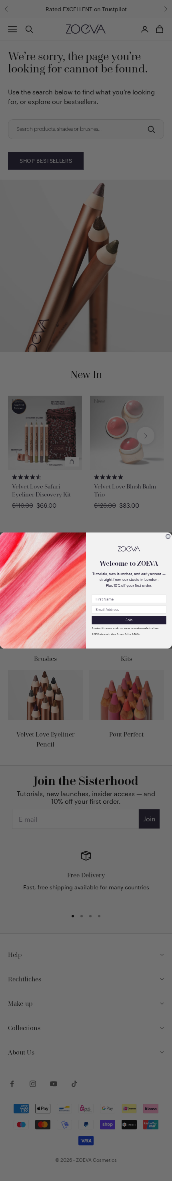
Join (129, 620)
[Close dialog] (168, 536)
